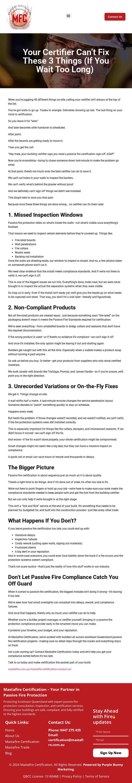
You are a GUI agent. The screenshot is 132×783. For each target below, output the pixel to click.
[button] (68, 16)
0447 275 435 (70, 730)
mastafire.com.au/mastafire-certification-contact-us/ (40, 669)
